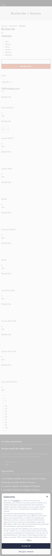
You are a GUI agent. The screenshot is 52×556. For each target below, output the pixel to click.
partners (16, 501)
